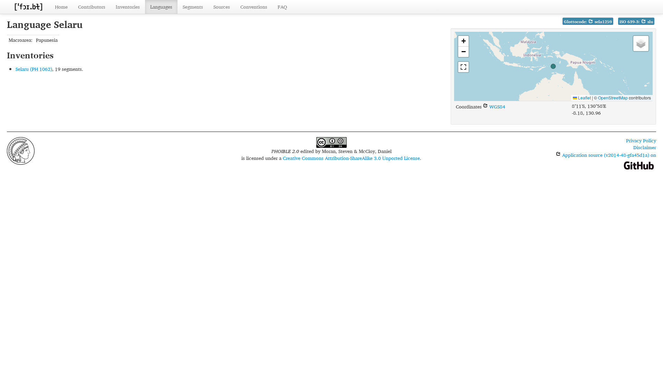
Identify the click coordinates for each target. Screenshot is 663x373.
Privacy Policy (641, 140)
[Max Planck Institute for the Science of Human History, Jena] (21, 150)
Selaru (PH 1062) (34, 69)
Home (61, 7)
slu (649, 21)
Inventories (128, 7)
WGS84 (496, 107)
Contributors (91, 7)
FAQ (282, 7)
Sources (221, 7)
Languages (161, 7)
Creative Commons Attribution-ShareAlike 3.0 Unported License (351, 158)
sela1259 (602, 21)
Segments (193, 7)
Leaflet (584, 98)
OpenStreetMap (613, 98)
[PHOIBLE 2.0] (28, 6)
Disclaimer (644, 147)
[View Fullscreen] (463, 67)
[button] (553, 66)
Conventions (253, 7)
